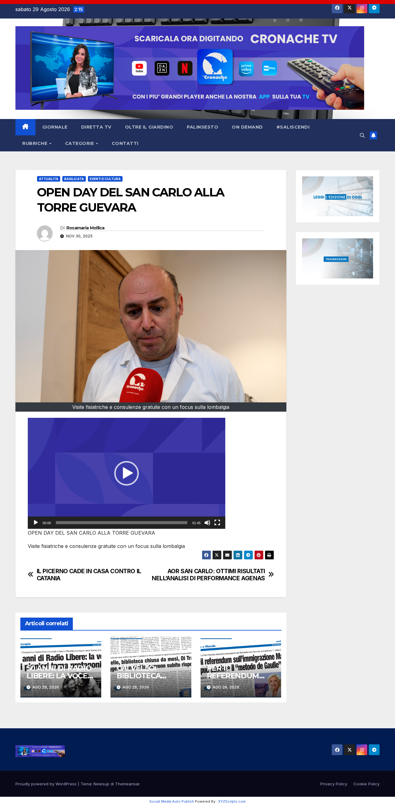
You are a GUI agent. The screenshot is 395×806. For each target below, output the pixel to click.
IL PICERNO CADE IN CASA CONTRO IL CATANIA (89, 575)
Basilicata (74, 179)
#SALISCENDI (293, 127)
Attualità (48, 179)
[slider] (121, 522)
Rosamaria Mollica (85, 228)
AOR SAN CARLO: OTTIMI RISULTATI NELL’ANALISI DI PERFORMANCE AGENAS (208, 575)
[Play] (36, 523)
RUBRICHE (35, 143)
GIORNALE (55, 127)
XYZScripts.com (232, 801)
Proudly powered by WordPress (46, 783)
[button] (362, 135)
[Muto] (207, 523)
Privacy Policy (333, 783)
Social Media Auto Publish (171, 801)
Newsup (101, 783)
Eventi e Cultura (105, 179)
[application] (126, 473)
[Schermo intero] (217, 523)
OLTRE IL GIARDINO (149, 127)
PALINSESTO (202, 127)
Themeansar (127, 783)
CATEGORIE (80, 143)
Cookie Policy (366, 783)
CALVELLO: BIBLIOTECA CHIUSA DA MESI (146, 676)
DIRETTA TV (96, 127)
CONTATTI (125, 143)
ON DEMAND (247, 127)
